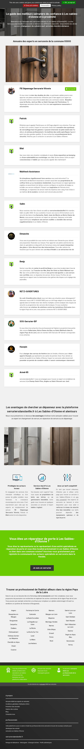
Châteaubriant (13, 632)
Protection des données (13, 706)
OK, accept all (69, 2)
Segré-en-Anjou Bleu (70, 636)
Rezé (51, 641)
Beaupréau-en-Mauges (14, 615)
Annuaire (8, 701)
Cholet (13, 646)
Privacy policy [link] (56, 5)
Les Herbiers (32, 643)
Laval (32, 636)
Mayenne (51, 618)
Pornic (51, 637)
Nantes (51, 626)
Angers (13, 610)
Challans (13, 628)
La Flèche (33, 628)
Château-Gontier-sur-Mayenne (13, 637)
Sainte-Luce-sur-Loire (70, 612)
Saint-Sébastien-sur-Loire (70, 626)
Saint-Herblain (70, 617)
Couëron (13, 650)
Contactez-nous (10, 714)
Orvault (51, 633)
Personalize (45, 5)
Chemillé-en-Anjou (14, 642)
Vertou (70, 645)
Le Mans (32, 639)
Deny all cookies (31, 5)
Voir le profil (71, 89)
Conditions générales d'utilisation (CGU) (17, 704)
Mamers (51, 610)
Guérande (32, 614)
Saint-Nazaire (70, 620)
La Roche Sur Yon (32, 632)
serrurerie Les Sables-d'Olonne (15, 731)
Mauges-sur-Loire (51, 614)
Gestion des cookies (12, 709)
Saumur (70, 631)
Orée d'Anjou (51, 629)
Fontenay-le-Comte (32, 610)
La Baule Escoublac (32, 618)
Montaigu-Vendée (51, 622)
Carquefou (13, 624)
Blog (7, 711)
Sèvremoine (70, 641)
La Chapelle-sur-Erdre (32, 623)
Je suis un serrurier (42, 568)
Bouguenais (14, 620)
